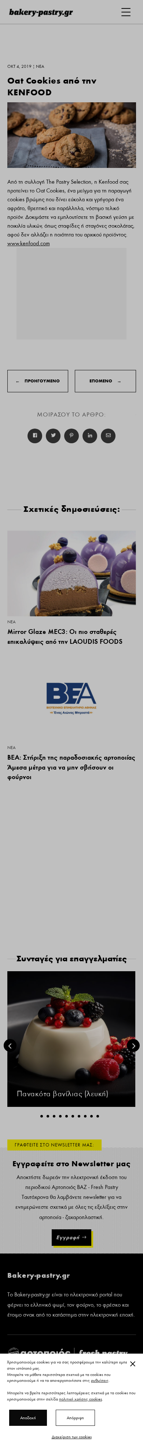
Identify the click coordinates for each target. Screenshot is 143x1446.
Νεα (11, 621)
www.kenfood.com (28, 243)
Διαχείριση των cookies (72, 1436)
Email (108, 436)
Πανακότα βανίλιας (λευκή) (63, 1093)
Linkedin (89, 436)
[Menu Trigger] (126, 12)
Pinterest (71, 436)
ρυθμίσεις (100, 1380)
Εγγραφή (68, 1237)
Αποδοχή (28, 1417)
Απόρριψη (75, 1417)
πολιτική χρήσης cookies (80, 1399)
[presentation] (10, 1045)
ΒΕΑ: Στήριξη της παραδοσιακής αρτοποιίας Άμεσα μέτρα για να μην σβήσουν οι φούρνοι (71, 767)
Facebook (34, 436)
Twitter (53, 436)
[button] (41, 1116)
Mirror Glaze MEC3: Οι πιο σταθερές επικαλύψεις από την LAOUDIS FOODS (64, 636)
